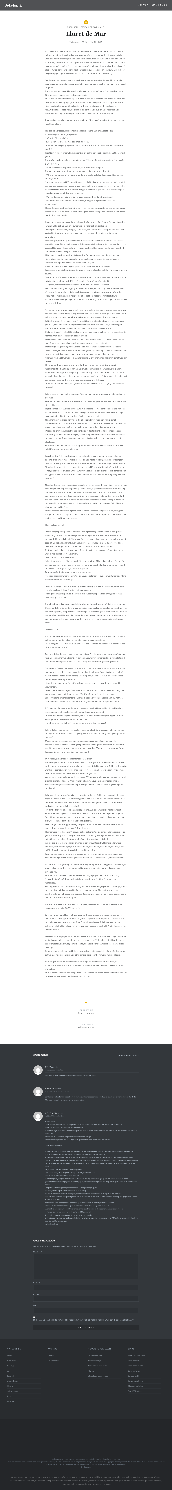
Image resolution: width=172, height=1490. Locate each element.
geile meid (51, 1113)
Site (35, 1306)
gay (8, 1371)
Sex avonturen (134, 1371)
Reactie (37, 1252)
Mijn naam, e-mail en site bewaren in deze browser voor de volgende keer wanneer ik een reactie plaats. (83, 1320)
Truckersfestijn (94, 1361)
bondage (11, 1366)
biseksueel (73, 27)
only (48, 1067)
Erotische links (159, 5)
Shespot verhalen (135, 1386)
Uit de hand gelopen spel (98, 1376)
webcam (10, 1401)
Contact (143, 5)
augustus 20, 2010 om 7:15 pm (57, 1091)
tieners (10, 1396)
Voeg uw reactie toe (127, 1055)
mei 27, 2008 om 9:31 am (54, 1070)
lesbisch (84, 27)
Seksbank (13, 5)
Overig (10, 1386)
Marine (91, 1371)
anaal (9, 1356)
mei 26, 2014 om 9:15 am (54, 1116)
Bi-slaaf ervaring (95, 1356)
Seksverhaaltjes (134, 1361)
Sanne (84, 42)
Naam (36, 1283)
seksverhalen (97, 27)
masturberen (12, 1381)
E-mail (36, 1294)
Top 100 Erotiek (135, 1391)
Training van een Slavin (97, 1366)
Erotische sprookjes (136, 1356)
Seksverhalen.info (135, 1366)
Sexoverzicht (133, 1376)
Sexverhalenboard (135, 1381)
